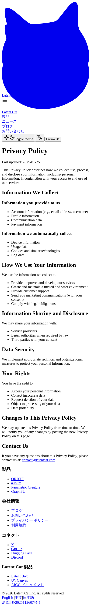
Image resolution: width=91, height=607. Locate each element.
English (7, 598)
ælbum (16, 483)
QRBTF (17, 479)
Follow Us (53, 129)
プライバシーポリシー (30, 520)
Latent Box (19, 576)
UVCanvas (19, 580)
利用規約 (18, 525)
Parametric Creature (25, 487)
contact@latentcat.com (38, 460)
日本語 (28, 598)
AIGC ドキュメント (27, 585)
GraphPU (18, 491)
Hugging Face (21, 553)
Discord (17, 557)
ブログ (16, 511)
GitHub (16, 549)
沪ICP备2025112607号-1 (21, 602)
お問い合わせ (22, 515)
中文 (18, 598)
